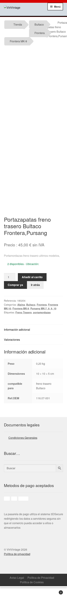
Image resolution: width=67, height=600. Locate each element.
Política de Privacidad (40, 578)
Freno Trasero (23, 312)
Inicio (8, 594)
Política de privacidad (17, 554)
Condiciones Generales (22, 438)
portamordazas (42, 312)
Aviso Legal (17, 578)
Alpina (21, 304)
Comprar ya (15, 285)
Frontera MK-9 (18, 41)
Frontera (40, 33)
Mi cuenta (25, 594)
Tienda (17, 24)
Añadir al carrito (32, 277)
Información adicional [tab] (17, 330)
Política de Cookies (32, 582)
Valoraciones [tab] (12, 340)
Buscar (42, 594)
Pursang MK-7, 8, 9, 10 (43, 308)
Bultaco (39, 24)
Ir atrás (35, 285)
